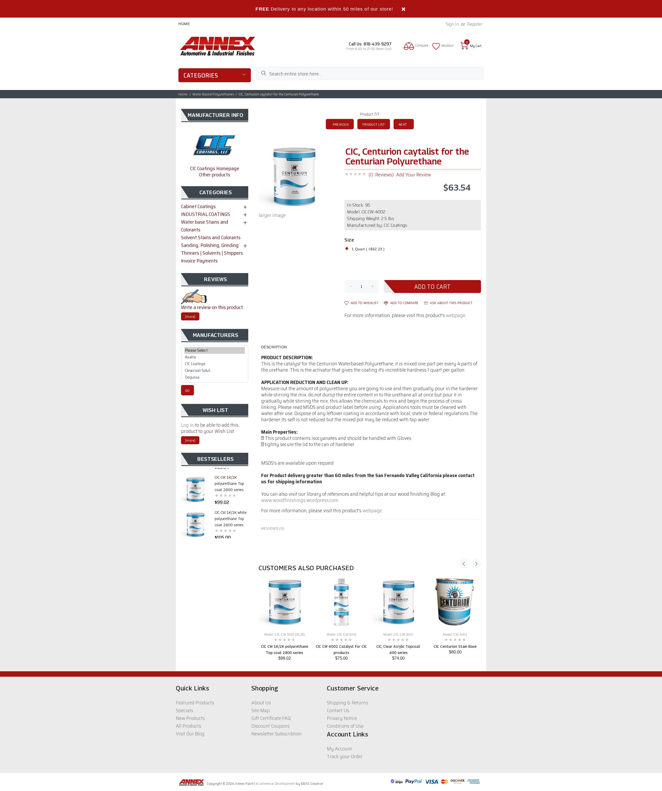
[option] (284, 618)
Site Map (260, 710)
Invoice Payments (199, 261)
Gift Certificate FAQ (271, 718)
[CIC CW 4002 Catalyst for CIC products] (341, 602)
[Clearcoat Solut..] (214, 370)
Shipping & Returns (347, 702)
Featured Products (195, 702)
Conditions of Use (345, 726)
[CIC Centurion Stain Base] (455, 602)
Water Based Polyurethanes (213, 94)
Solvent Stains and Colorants (210, 237)
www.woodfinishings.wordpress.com (299, 500)
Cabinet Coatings (198, 206)
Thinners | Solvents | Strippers (212, 253)
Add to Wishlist (365, 303)
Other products (214, 174)
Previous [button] (464, 564)
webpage (455, 315)
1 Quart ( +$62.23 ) (368, 249)
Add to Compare (404, 303)
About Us (261, 702)
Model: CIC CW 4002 (341, 634)
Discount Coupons (270, 726)
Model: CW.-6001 (455, 634)
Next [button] (476, 564)
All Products (188, 726)
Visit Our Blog (190, 733)
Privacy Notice (342, 718)
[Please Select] (214, 350)
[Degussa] (214, 377)
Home (184, 24)
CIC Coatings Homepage (214, 168)
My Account (339, 748)
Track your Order (345, 756)
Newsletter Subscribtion (276, 733)
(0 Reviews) (381, 174)
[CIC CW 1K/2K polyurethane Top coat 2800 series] (284, 602)
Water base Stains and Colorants (204, 226)
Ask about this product (451, 303)
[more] (190, 316)
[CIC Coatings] (214, 363)
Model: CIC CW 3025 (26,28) (284, 634)
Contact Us (338, 710)
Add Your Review (413, 174)
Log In (187, 425)
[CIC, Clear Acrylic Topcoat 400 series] (398, 602)
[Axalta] (214, 357)
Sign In (452, 24)
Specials (184, 710)
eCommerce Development (275, 783)
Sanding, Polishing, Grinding (210, 245)
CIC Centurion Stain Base (455, 646)
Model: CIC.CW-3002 (398, 634)
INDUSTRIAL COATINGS (205, 214)
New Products (190, 718)
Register (475, 24)
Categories (201, 75)
